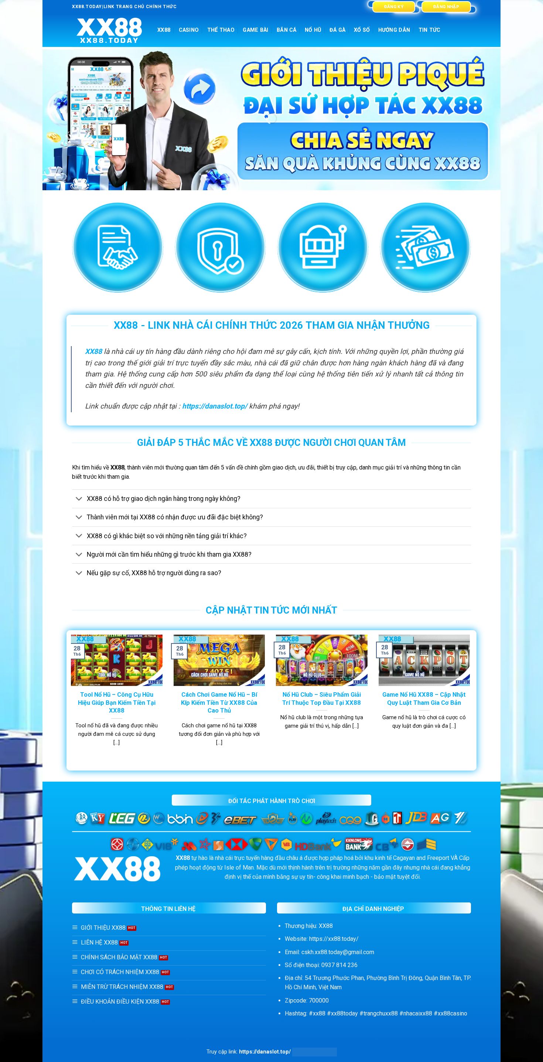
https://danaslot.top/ (214, 406)
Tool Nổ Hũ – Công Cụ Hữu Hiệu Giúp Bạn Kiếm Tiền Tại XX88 (117, 702)
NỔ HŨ (313, 30)
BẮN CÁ (287, 30)
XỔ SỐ (362, 30)
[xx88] (109, 30)
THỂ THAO (221, 30)
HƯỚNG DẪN (394, 30)
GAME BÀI (255, 30)
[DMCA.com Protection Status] (314, 1052)
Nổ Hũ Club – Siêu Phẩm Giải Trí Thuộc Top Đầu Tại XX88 (321, 698)
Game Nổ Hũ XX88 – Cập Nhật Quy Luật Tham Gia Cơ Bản (424, 698)
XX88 (163, 30)
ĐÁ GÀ (337, 30)
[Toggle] (79, 500)
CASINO (189, 30)
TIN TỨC (430, 30)
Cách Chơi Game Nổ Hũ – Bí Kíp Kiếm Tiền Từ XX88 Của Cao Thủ (219, 702)
